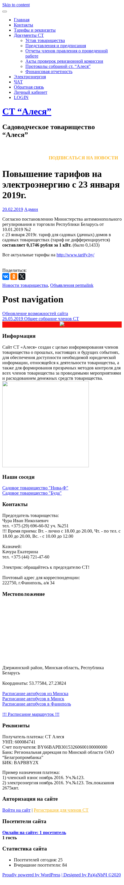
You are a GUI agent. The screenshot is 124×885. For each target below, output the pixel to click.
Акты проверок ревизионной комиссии (64, 61)
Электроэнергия (30, 76)
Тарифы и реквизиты (35, 30)
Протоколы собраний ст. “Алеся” (58, 66)
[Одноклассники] (13, 276)
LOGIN (21, 97)
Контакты (23, 24)
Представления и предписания (55, 45)
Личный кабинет (30, 92)
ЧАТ (18, 81)
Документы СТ (29, 35)
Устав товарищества (45, 40)
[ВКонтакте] (5, 276)
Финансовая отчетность (48, 71)
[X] (21, 276)
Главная (21, 19)
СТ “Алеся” (26, 111)
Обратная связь (29, 87)
